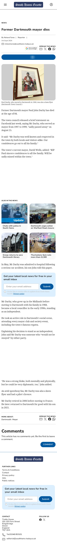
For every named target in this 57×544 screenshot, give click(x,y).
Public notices (8, 480)
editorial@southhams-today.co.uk (21, 539)
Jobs (4, 478)
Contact (5, 472)
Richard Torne (9, 37)
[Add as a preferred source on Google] (31, 48)
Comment (48, 444)
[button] (5, 4)
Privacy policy (8, 475)
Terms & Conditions (10, 470)
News (4, 23)
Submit (46, 286)
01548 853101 (16, 534)
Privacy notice (18, 294)
